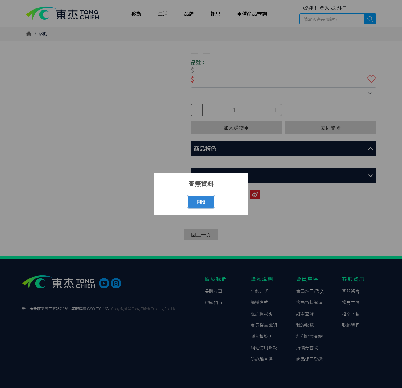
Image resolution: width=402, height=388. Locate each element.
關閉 (201, 201)
